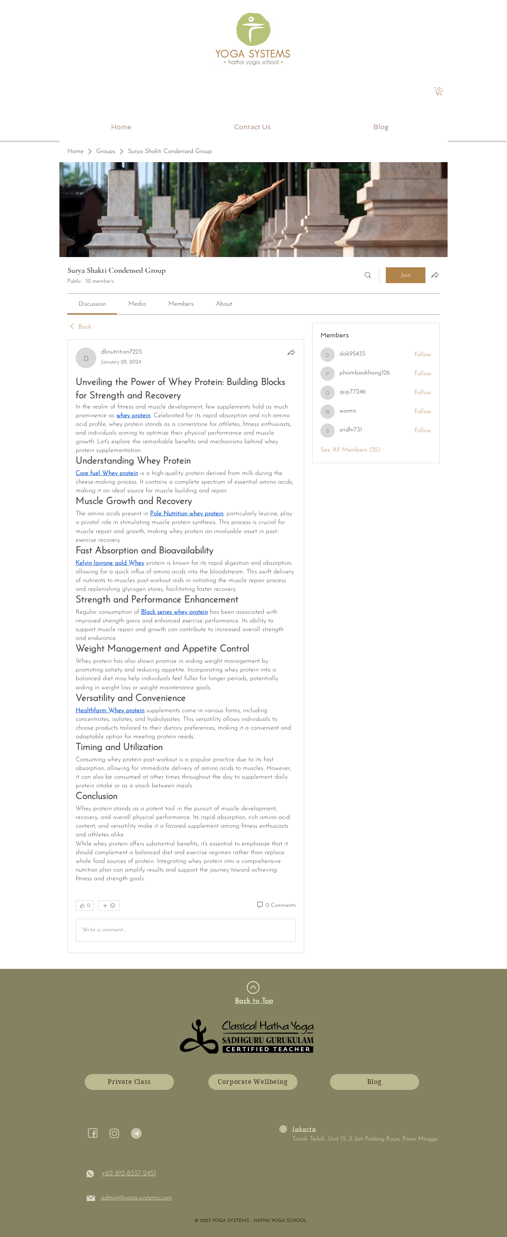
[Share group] (435, 275)
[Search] (368, 275)
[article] (185, 646)
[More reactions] (109, 905)
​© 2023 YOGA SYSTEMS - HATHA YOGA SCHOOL (250, 1220)
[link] (439, 91)
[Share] (291, 352)
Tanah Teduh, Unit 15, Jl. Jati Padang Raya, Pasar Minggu (365, 1139)
